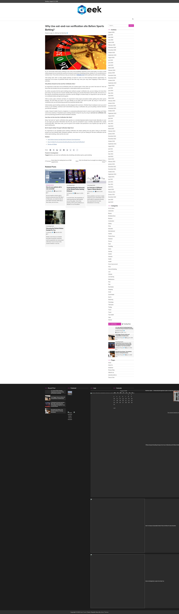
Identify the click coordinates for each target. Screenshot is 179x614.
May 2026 (110, 40)
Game (109, 249)
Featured (110, 238)
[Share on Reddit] (67, 150)
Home (109, 362)
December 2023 (112, 105)
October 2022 (111, 141)
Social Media (111, 294)
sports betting (88, 155)
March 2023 (111, 128)
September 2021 (112, 174)
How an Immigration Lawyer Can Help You (154, 581)
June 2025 (110, 62)
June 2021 (110, 181)
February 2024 (111, 100)
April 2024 (110, 95)
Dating (109, 223)
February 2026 (111, 45)
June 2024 (110, 90)
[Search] (133, 19)
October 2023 (111, 110)
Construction (111, 221)
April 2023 (110, 126)
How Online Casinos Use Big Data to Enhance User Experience (64, 139)
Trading (110, 307)
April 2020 (110, 202)
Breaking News (50, 185)
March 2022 (111, 159)
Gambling (71, 155)
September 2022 (112, 143)
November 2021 (112, 169)
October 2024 (111, 80)
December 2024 (112, 75)
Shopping (110, 289)
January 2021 (111, 194)
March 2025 (111, 67)
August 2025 (111, 57)
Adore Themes (104, 612)
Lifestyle (110, 274)
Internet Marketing (112, 269)
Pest (109, 281)
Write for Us (111, 372)
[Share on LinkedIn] (57, 150)
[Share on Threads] (74, 150)
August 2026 (111, 32)
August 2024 (111, 85)
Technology (111, 302)
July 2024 (110, 88)
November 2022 (112, 138)
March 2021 (111, 189)
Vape (109, 317)
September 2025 (112, 55)
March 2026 (111, 42)
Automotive (111, 210)
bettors (51, 155)
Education (110, 228)
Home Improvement (113, 264)
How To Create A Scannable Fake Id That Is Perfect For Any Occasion (160, 525)
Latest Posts (114, 324)
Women (110, 319)
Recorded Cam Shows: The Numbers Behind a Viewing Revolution (57, 411)
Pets (109, 284)
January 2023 (111, 133)
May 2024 (110, 93)
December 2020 (112, 197)
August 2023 (111, 116)
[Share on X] (53, 150)
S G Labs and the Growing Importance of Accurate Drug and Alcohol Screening (57, 392)
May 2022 (110, 154)
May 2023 (110, 123)
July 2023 (110, 118)
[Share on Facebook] (50, 150)
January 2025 (111, 72)
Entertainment (111, 231)
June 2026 (110, 37)
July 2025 (110, 60)
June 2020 (110, 199)
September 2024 (112, 83)
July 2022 (110, 149)
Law (109, 271)
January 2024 (111, 103)
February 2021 (111, 192)
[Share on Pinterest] (63, 150)
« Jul (114, 408)
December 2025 (112, 47)
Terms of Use (111, 377)
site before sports (79, 155)
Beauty (110, 213)
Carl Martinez (62, 33)
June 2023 (110, 121)
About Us (110, 365)
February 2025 (111, 70)
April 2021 (110, 187)
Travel (109, 309)
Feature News (111, 236)
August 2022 (111, 146)
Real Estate (111, 287)
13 (123, 398)
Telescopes (110, 304)
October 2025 (111, 52)
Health (109, 259)
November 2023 (112, 108)
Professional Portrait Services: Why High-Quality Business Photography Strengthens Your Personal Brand (123, 344)
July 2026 (110, 34)
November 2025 (112, 50)
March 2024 (111, 98)
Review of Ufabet (52, 144)
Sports (109, 297)
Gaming (110, 251)
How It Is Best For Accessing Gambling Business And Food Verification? (66, 142)
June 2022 (110, 151)
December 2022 (112, 136)
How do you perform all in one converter (54, 188)
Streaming (110, 299)
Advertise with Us (112, 375)
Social (109, 292)
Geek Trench (83, 612)
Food (109, 243)
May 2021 (110, 184)
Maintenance (111, 279)
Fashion (110, 233)
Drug (109, 226)
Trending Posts (127, 324)
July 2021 (110, 179)
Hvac (109, 266)
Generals (110, 256)
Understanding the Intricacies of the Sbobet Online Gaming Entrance (76, 189)
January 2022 (111, 164)
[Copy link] (77, 150)
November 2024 (112, 78)
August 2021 (111, 176)
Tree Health (111, 314)
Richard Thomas (120, 330)
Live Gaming (111, 276)
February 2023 (111, 131)
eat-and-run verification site (61, 155)
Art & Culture (111, 208)
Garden (110, 254)
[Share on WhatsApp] (60, 150)
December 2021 (112, 166)
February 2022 (111, 161)
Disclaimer (110, 367)
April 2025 (110, 65)
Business (110, 218)
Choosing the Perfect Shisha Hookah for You (54, 229)
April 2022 (110, 156)
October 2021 (111, 171)
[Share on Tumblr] (70, 150)
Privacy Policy (111, 370)
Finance (110, 241)
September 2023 (112, 113)
